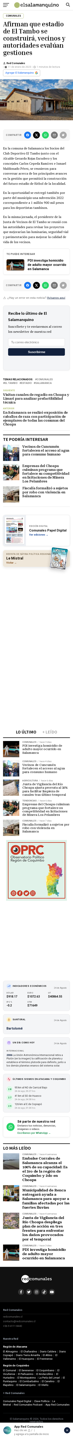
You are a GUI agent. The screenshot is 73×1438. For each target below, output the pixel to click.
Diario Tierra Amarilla (28, 1355)
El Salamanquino (26, 1384)
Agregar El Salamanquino (19, 72)
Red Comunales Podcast (28, 1404)
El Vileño (43, 1384)
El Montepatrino (26, 1377)
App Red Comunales (57, 1404)
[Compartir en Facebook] (27, 135)
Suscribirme (36, 352)
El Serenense (26, 1370)
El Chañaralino (29, 1351)
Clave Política (41, 1401)
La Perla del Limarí (49, 1377)
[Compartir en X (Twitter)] (36, 135)
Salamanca (43, 383)
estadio (26, 383)
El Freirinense (45, 1358)
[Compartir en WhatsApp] (45, 135)
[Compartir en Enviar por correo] (54, 135)
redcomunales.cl (13, 1316)
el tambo (11, 383)
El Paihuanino (25, 1374)
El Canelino (48, 1381)
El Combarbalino (29, 1381)
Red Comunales (15, 63)
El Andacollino (44, 1374)
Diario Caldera (48, 1351)
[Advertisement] (36, 607)
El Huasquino (26, 1358)
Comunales (45, 379)
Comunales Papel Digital (17, 1401)
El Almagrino (10, 1351)
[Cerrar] (67, 1430)
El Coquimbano (45, 1370)
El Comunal (9, 1370)
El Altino (47, 1355)
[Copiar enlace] (63, 135)
